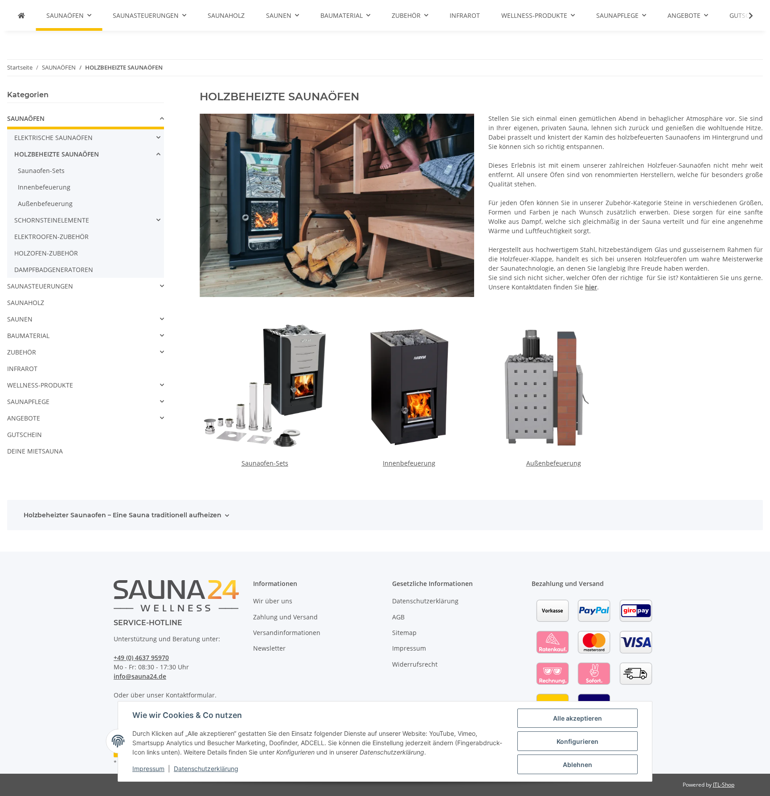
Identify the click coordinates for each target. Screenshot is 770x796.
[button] (745, 15)
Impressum (148, 768)
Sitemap (404, 632)
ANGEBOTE (23, 418)
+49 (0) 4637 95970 (141, 657)
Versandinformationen (286, 632)
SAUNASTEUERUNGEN (40, 286)
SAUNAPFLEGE (28, 401)
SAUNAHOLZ (25, 302)
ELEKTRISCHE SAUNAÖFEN (53, 137)
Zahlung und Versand (285, 617)
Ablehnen (577, 764)
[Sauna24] (21, 15)
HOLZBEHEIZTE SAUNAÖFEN (56, 154)
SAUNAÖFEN (26, 118)
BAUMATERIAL (28, 335)
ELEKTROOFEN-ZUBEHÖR (51, 236)
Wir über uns (272, 601)
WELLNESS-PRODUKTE (40, 385)
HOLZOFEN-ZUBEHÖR (46, 253)
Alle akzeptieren (577, 718)
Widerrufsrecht (415, 664)
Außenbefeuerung (553, 463)
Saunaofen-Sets (265, 463)
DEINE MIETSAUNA (35, 451)
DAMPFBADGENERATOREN (53, 269)
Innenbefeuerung (409, 463)
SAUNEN (20, 319)
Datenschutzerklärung (206, 768)
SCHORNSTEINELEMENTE (51, 220)
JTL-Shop (723, 784)
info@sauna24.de (140, 676)
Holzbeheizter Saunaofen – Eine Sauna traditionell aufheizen (122, 515)
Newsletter (269, 648)
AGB (398, 617)
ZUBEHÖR (21, 352)
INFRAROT (22, 368)
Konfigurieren (577, 741)
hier (591, 287)
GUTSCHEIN (24, 434)
